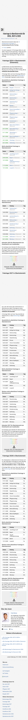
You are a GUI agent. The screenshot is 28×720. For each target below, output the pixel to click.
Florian (5, 47)
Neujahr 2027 (6, 694)
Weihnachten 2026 (7, 691)
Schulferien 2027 (7, 711)
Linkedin (5, 629)
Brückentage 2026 (7, 699)
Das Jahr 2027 (6, 684)
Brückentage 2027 (7, 704)
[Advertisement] (14, 14)
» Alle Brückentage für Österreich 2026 (11, 652)
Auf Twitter (5, 673)
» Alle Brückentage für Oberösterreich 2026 (12, 649)
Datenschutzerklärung (8, 667)
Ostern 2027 (6, 686)
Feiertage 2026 (6, 701)
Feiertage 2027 (6, 706)
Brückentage (17, 315)
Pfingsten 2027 (6, 689)
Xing (12, 629)
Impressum (5, 664)
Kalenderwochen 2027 (8, 716)
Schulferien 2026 (7, 709)
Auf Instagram (6, 671)
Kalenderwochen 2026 (8, 714)
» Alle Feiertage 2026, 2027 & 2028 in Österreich (13, 641)
